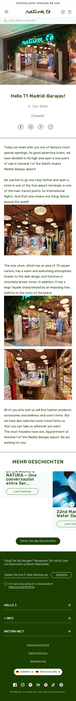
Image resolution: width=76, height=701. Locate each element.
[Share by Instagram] (33, 126)
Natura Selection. (27, 692)
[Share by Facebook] (23, 126)
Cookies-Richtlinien (38, 653)
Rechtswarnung (38, 661)
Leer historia (22, 491)
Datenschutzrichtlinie (21, 586)
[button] (69, 11)
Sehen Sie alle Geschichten (38, 541)
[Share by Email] (53, 126)
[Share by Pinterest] (43, 126)
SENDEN (61, 575)
